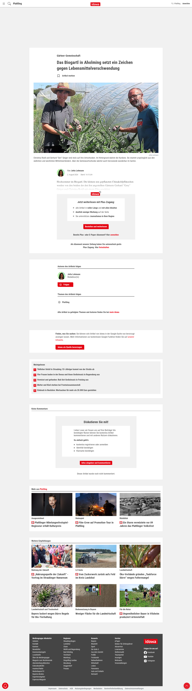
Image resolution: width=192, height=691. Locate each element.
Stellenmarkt (119, 652)
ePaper (117, 641)
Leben (93, 666)
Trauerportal (119, 655)
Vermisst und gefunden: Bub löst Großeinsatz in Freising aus (62, 380)
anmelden (114, 235)
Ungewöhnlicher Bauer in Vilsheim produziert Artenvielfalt (139, 615)
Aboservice (119, 647)
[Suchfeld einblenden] (9, 3)
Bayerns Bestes (38, 674)
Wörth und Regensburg (71, 649)
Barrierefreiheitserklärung (113, 688)
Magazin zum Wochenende (42, 660)
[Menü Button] (3, 3)
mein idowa (114, 312)
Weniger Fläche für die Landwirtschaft (95, 613)
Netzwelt (94, 674)
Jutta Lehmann (77, 170)
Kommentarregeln (39, 652)
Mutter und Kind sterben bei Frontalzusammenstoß (58, 385)
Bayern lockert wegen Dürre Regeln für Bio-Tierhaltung (50, 615)
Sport (93, 647)
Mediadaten (98, 688)
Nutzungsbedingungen (83, 688)
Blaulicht (94, 644)
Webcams (118, 660)
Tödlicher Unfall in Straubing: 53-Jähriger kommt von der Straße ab (65, 369)
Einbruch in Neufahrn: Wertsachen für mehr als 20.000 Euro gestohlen (66, 390)
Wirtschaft (94, 663)
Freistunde (95, 657)
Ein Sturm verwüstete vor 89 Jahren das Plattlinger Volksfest (137, 524)
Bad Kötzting (68, 652)
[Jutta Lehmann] (61, 173)
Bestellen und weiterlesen (96, 226)
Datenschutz (63, 688)
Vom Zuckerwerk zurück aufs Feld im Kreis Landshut (95, 576)
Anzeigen (118, 657)
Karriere (35, 647)
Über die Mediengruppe (41, 657)
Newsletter (36, 649)
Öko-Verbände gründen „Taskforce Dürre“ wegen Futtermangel (138, 576)
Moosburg (67, 663)
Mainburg (66, 657)
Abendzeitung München (41, 663)
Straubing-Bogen (69, 641)
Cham (65, 647)
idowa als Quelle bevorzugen (70, 347)
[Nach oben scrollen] (187, 685)
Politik (93, 655)
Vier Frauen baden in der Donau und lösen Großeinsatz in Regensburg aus (68, 374)
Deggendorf (67, 666)
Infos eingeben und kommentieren (96, 463)
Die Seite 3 (95, 649)
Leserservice (119, 649)
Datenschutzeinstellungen (134, 688)
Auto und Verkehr (97, 671)
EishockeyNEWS (38, 666)
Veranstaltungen (121, 663)
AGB (71, 688)
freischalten (104, 247)
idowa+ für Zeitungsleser (124, 644)
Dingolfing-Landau (70, 660)
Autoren (35, 641)
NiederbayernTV (38, 671)
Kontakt (35, 644)
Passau (66, 668)
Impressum (52, 688)
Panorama (95, 668)
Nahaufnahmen (97, 660)
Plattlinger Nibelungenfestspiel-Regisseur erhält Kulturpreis (50, 524)
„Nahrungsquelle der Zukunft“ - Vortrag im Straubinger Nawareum (49, 576)
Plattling (17, 3)
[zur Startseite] (151, 640)
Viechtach (67, 655)
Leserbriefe (37, 655)
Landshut (66, 644)
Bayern (93, 641)
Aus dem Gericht (97, 652)
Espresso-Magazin (39, 679)
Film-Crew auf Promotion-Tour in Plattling (94, 524)
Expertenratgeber (39, 677)
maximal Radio (38, 668)
